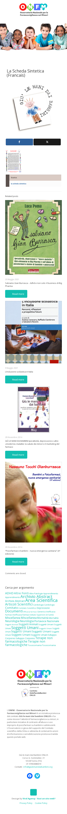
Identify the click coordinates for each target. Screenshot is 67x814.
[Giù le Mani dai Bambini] (33, 9)
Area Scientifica (41, 600)
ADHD (9, 593)
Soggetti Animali (11, 624)
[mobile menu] (62, 6)
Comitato (11, 608)
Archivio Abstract (36, 596)
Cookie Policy (41, 803)
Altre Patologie (36, 593)
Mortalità (42, 618)
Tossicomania (35, 645)
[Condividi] (19, 142)
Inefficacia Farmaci (21, 614)
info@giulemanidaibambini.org (37, 766)
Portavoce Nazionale (46, 621)
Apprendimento (50, 593)
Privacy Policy (26, 803)
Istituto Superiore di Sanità (42, 614)
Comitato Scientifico (27, 608)
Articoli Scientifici (19, 604)
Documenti (14, 611)
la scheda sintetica (18, 184)
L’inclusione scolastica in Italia (19, 371)
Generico (41, 611)
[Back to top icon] (33, 792)
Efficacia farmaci (30, 612)
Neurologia (12, 621)
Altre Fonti (21, 593)
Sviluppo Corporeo (25, 638)
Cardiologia (38, 604)
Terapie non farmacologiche (25, 643)
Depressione (43, 607)
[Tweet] (47, 142)
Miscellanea (12, 618)
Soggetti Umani (45, 624)
